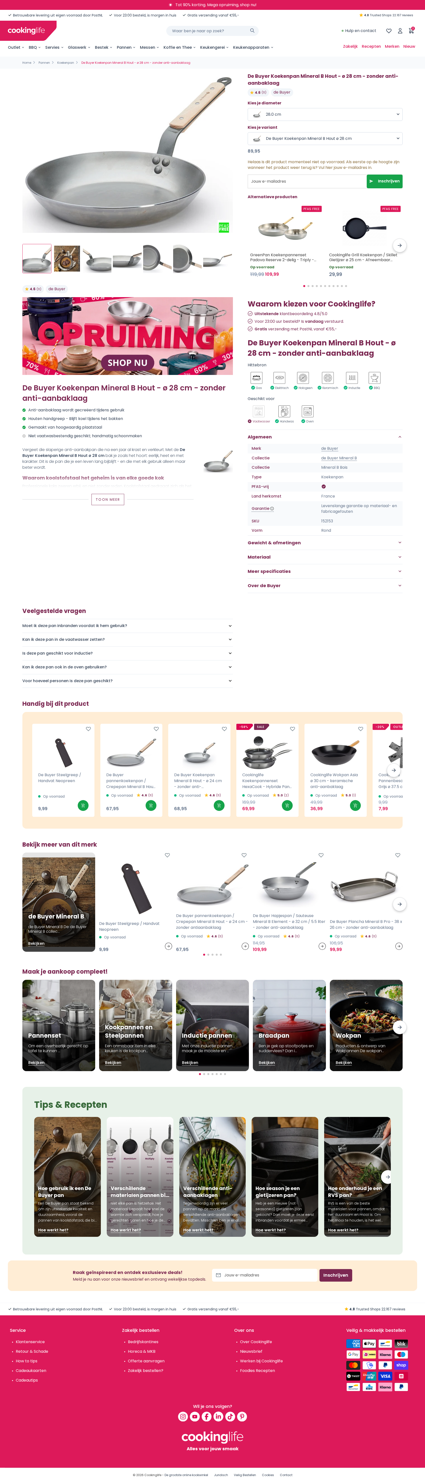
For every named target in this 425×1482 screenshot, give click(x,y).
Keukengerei (212, 47)
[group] (127, 154)
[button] (400, 245)
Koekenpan (65, 63)
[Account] (400, 31)
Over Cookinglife (256, 1342)
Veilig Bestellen (245, 1475)
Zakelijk (350, 46)
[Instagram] (183, 1416)
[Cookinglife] (26, 31)
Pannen (124, 47)
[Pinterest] (242, 1416)
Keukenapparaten (251, 47)
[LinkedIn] (218, 1416)
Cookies (268, 1475)
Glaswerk (77, 47)
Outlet (14, 47)
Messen (147, 47)
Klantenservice (30, 1342)
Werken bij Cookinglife (261, 1361)
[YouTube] (195, 1416)
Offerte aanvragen (146, 1361)
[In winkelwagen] (83, 805)
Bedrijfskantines (143, 1342)
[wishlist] (389, 31)
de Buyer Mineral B (339, 458)
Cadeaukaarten (31, 1370)
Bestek (101, 47)
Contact (286, 1475)
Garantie (260, 508)
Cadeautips (27, 1380)
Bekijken (36, 943)
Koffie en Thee (178, 47)
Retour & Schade (32, 1351)
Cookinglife (152, 1475)
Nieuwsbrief (251, 1351)
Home (26, 63)
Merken (392, 46)
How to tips (26, 1361)
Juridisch (221, 1475)
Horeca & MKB (141, 1351)
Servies (52, 47)
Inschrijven (389, 181)
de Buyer (56, 289)
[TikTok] (230, 1416)
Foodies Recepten (257, 1370)
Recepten (371, 46)
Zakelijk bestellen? (145, 1370)
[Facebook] (207, 1416)
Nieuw (409, 46)
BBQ (33, 47)
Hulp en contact (360, 30)
